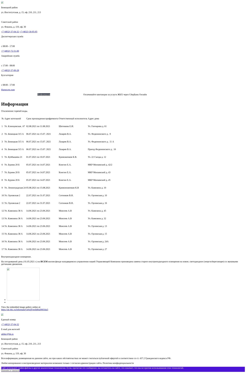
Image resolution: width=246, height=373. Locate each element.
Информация (43, 94)
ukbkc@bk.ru (7, 334)
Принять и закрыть (10, 370)
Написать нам (8, 89)
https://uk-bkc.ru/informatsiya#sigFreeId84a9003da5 (24, 309)
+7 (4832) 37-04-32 (10, 31)
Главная (11, 94)
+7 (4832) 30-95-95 (28, 31)
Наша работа (67, 94)
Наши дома (31, 94)
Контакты (78, 94)
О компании (20, 94)
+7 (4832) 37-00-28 (10, 70)
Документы (55, 94)
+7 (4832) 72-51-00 (10, 51)
